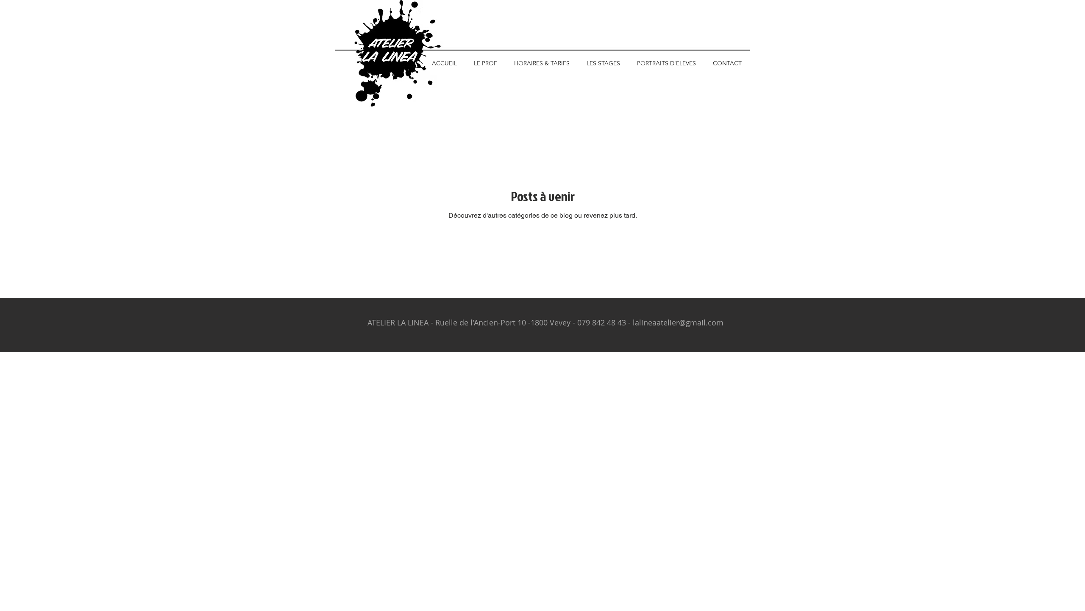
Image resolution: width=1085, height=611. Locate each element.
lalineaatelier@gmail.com (678, 322)
